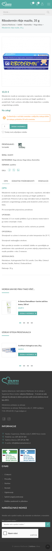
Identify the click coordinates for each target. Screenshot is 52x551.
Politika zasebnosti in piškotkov (16, 501)
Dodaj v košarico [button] (27, 313)
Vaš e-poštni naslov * (9, 520)
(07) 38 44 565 (20, 437)
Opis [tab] (6, 181)
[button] (14, 132)
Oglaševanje (8, 492)
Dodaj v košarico (18, 126)
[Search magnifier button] (48, 12)
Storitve (7, 483)
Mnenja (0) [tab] (43, 181)
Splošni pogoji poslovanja (13, 497)
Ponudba (7, 479)
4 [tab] (32, 322)
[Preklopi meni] (48, 4)
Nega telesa (27, 160)
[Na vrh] (47, 546)
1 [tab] (20, 322)
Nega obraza (17, 160)
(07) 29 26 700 (23, 440)
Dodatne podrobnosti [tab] (23, 181)
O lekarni (7, 474)
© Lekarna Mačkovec (20, 546)
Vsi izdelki (5, 147)
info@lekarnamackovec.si (21, 443)
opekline (13, 165)
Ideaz (38, 546)
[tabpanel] (26, 308)
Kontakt (7, 488)
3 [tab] (28, 322)
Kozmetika (36, 160)
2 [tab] (24, 322)
